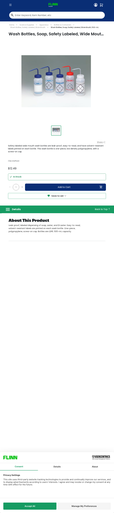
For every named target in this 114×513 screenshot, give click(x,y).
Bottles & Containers (62, 25)
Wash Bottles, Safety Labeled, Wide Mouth (27, 27)
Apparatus (44, 25)
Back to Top (101, 209)
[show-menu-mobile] (10, 5)
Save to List (57, 195)
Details (16, 209)
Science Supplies (27, 25)
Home (11, 25)
